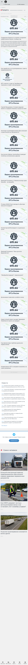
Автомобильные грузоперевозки (14, 16)
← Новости (3, 7)
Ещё (25, 16)
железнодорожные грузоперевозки (16, 10)
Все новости (4, 425)
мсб (24, 10)
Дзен (2, 509)
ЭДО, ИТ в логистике (5, 480)
